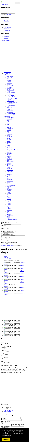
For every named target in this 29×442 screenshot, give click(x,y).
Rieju (8, 196)
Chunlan (9, 148)
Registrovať (10, 14)
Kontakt (6, 38)
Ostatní (9, 189)
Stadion (9, 203)
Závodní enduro (11, 113)
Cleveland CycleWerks (13, 149)
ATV (8, 132)
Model (2, 223)
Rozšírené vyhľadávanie (7, 245)
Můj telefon (7, 421)
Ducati (9, 156)
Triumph (9, 210)
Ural (8, 211)
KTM (9, 175)
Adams (9, 120)
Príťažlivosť (3, 231)
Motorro (9, 182)
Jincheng (9, 168)
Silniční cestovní (11, 95)
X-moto (9, 214)
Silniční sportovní (12, 98)
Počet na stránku (5, 244)
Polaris (9, 193)
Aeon (8, 123)
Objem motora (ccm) (6, 234)
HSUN (9, 164)
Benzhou (9, 136)
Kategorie (3, 40)
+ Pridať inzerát (4, 4)
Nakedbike (10, 88)
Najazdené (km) (4, 237)
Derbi (8, 154)
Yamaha (10, 215)
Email (2, 11)
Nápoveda (6, 36)
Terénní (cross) (11, 105)
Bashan (9, 135)
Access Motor (11, 117)
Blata (8, 141)
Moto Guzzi (10, 181)
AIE (8, 125)
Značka (2, 222)
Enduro (9, 81)
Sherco (9, 199)
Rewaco (9, 194)
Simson (9, 200)
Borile (8, 143)
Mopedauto (10, 85)
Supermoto (10, 103)
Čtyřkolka (10, 77)
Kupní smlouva (7, 27)
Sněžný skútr (10, 101)
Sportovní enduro (12, 102)
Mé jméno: (3, 418)
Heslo (19, 11)
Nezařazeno (10, 90)
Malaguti (9, 179)
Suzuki (9, 204)
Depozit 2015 (7, 30)
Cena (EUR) (4, 228)
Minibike (9, 83)
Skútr (9, 99)
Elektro (9, 80)
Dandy (9, 152)
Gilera (8, 160)
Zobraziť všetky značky (12, 219)
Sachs (8, 197)
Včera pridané (7, 73)
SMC (8, 201)
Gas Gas (9, 159)
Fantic (8, 157)
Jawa (9, 167)
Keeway (9, 172)
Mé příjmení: (4, 419)
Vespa (8, 212)
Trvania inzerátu (5, 241)
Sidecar (9, 94)
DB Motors (10, 153)
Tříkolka (9, 108)
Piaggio (9, 192)
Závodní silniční (11, 114)
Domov (5, 256)
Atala (8, 131)
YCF (8, 217)
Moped (9, 84)
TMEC (9, 208)
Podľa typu (6, 74)
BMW (9, 142)
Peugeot (9, 190)
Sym (8, 206)
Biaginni (9, 139)
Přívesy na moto (11, 92)
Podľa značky (7, 116)
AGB (8, 124)
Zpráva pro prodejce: (6, 426)
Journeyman (10, 170)
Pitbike (9, 91)
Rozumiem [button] (6, 439)
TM (8, 207)
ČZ (8, 150)
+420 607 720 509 (8, 410)
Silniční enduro (11, 96)
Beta (8, 138)
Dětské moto (10, 79)
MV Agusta (10, 186)
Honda (9, 163)
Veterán (9, 109)
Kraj (2, 233)
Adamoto (9, 119)
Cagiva (9, 146)
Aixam (9, 127)
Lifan (8, 178)
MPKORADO (11, 185)
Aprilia (9, 130)
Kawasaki (10, 171)
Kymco (9, 177)
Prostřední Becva (8, 411)
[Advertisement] (14, 55)
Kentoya (9, 174)
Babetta (9, 134)
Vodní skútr (10, 110)
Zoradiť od (3, 242)
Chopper (10, 76)
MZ (8, 188)
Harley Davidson (11, 161)
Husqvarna (10, 165)
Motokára (9, 87)
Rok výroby (3, 225)
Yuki (8, 218)
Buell (8, 145)
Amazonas (10, 128)
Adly (8, 121)
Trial (8, 106)
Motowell (9, 183)
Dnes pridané (7, 72)
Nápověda (6, 21)
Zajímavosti (10, 112)
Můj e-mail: (3, 423)
